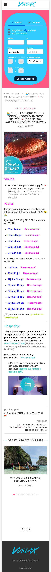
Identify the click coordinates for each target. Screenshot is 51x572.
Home (6, 94)
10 (37, 494)
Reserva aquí (32, 229)
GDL (17, 94)
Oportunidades (29, 108)
